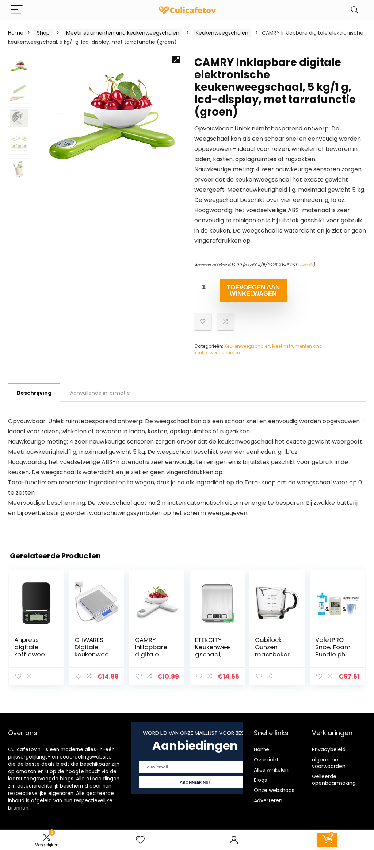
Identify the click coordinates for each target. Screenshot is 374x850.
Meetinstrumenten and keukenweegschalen (122, 32)
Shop (43, 32)
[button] (176, 59)
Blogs (260, 780)
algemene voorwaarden (329, 763)
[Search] (354, 10)
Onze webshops (274, 790)
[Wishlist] (140, 840)
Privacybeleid (329, 749)
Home (15, 32)
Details (306, 265)
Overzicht (266, 759)
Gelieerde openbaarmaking (334, 780)
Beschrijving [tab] (34, 393)
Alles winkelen (271, 769)
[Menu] (17, 10)
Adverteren (268, 800)
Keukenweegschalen (222, 32)
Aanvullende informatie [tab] (100, 393)
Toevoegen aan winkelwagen (253, 290)
